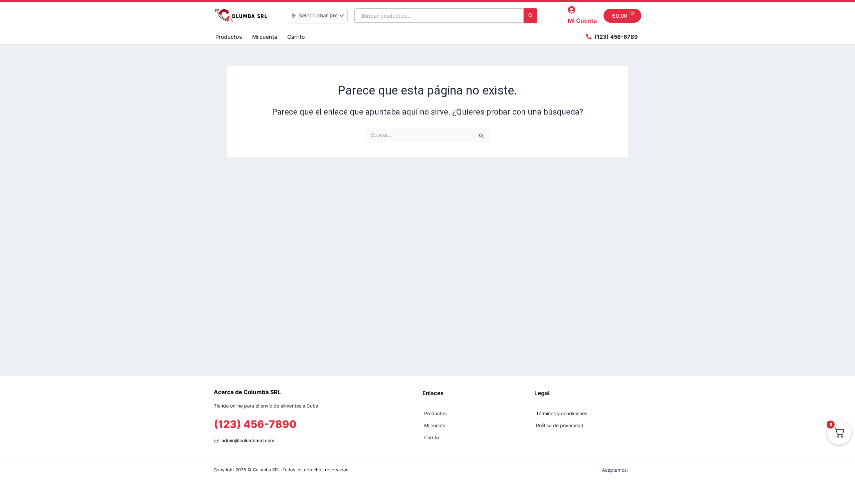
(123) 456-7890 (255, 424)
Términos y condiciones (561, 413)
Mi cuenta (264, 36)
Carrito (296, 36)
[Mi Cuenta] (571, 10)
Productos (228, 36)
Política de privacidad (559, 425)
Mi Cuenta (582, 20)
